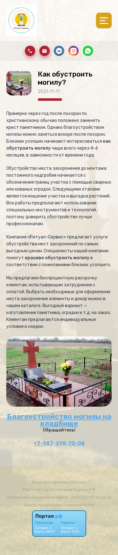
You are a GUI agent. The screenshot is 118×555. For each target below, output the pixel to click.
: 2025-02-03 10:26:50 (90, 497)
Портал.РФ (84, 489)
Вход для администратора (59, 482)
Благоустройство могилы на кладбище (59, 420)
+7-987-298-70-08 (59, 443)
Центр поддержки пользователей (59, 504)
